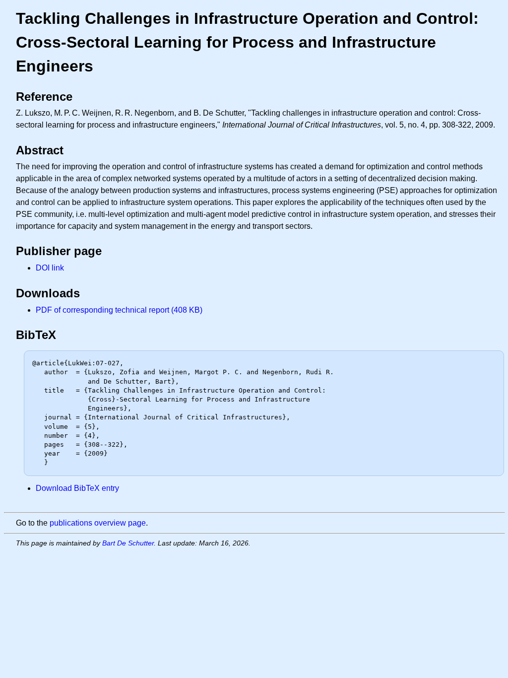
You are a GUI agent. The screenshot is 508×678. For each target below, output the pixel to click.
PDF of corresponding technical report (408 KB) (119, 310)
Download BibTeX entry (77, 488)
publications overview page (98, 523)
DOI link (50, 268)
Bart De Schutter (128, 543)
